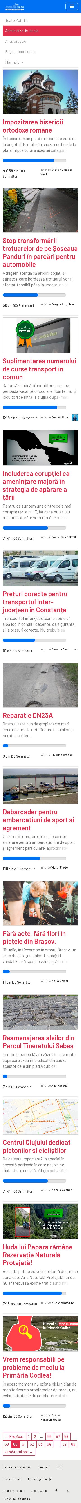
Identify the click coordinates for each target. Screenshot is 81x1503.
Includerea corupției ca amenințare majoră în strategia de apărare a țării (36, 485)
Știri (59, 1467)
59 (7, 1444)
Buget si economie (20, 51)
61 (23, 1444)
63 (40, 1444)
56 (49, 1436)
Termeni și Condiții (40, 1479)
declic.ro (24, 1499)
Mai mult (12, 62)
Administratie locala (21, 30)
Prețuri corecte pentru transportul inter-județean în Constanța (35, 602)
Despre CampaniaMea (17, 1467)
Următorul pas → (19, 1451)
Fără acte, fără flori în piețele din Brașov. (34, 937)
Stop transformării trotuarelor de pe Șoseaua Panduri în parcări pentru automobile (40, 252)
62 (32, 1444)
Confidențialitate (13, 1490)
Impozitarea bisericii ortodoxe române (33, 126)
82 (65, 1444)
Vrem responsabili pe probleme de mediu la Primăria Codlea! (34, 1367)
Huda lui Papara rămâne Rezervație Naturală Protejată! (37, 1255)
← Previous (14, 1436)
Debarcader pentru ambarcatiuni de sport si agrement (38, 820)
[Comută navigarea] (71, 6)
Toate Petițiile (17, 20)
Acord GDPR (39, 1490)
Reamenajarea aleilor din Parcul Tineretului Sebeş (38, 1042)
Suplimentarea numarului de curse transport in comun (39, 369)
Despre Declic (11, 1479)
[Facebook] (56, 1490)
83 (73, 1444)
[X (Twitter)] (68, 1490)
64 (49, 1444)
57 (58, 1436)
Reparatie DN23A (28, 715)
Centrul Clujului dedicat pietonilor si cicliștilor (37, 1146)
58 (66, 1436)
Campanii (44, 1467)
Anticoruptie (15, 41)
